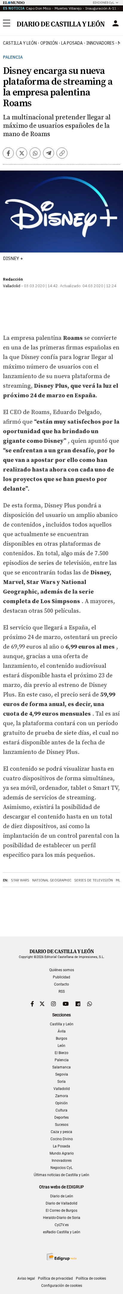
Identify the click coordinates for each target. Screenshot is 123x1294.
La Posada (72, 43)
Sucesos (61, 1125)
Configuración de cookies (61, 1286)
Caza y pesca (61, 1132)
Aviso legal (26, 1278)
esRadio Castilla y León (61, 1232)
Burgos (61, 1038)
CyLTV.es (62, 1225)
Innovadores (100, 43)
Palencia (13, 57)
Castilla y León (20, 43)
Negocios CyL (61, 1168)
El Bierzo (61, 1053)
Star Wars (20, 880)
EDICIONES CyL (103, 2)
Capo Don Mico (38, 8)
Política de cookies (91, 1278)
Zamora (61, 1096)
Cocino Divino (61, 1139)
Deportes (61, 1117)
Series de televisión (93, 880)
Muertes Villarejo (68, 8)
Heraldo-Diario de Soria (61, 1218)
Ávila (62, 1031)
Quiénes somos (61, 970)
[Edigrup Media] (61, 1256)
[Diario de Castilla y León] (60, 23)
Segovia (61, 1074)
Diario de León (61, 1196)
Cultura (61, 1110)
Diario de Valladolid (61, 1203)
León (61, 1046)
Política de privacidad (55, 1278)
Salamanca (61, 1067)
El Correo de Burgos (61, 1210)
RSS (62, 991)
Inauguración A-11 (100, 8)
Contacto (61, 984)
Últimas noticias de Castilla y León (61, 1175)
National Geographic (51, 880)
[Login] (115, 23)
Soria (61, 1081)
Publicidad (61, 977)
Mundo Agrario (62, 1153)
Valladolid (61, 1089)
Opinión (49, 43)
